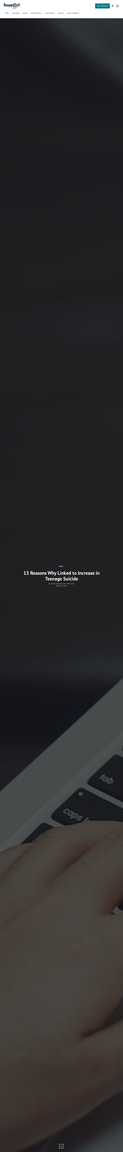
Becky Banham (56, 584)
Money (25, 13)
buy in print (102, 6)
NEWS (61, 566)
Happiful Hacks (36, 13)
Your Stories (49, 13)
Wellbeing (15, 13)
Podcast (61, 13)
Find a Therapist (73, 13)
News (7, 13)
